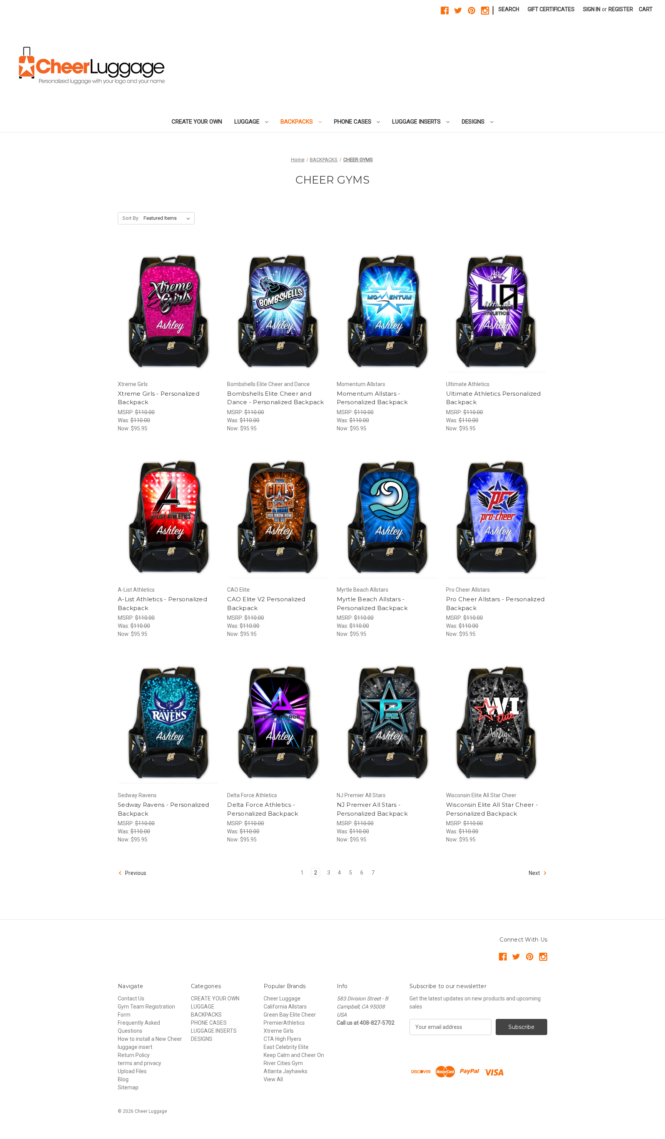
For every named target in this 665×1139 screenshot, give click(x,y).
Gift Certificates (551, 9)
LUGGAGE (247, 121)
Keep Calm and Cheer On (294, 1055)
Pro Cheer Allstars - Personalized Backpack (495, 603)
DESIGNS (474, 121)
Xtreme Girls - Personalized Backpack (158, 398)
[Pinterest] (472, 11)
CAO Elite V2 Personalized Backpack (266, 603)
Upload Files (132, 1071)
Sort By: (130, 218)
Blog (123, 1079)
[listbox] (168, 218)
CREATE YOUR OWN (197, 121)
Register (620, 9)
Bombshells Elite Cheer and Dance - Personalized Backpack (275, 398)
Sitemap (128, 1087)
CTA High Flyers (282, 1039)
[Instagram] (485, 11)
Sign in (591, 9)
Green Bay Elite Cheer (290, 1015)
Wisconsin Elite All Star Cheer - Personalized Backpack (492, 809)
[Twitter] (458, 11)
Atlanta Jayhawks (285, 1071)
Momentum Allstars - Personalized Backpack (372, 398)
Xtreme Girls (279, 1031)
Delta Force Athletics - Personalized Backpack (262, 809)
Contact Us (131, 998)
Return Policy (134, 1055)
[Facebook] (445, 11)
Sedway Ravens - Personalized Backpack (163, 809)
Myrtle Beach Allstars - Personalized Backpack (372, 603)
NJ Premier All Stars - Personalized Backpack (372, 809)
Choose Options (168, 316)
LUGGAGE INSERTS (417, 121)
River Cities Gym (283, 1063)
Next (535, 873)
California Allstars (285, 1007)
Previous (135, 873)
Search (508, 9)
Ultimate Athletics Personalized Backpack (493, 398)
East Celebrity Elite (286, 1047)
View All (273, 1079)
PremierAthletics (284, 1023)
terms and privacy (139, 1063)
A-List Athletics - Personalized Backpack (162, 603)
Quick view (162, 303)
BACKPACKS (297, 121)
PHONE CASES (353, 121)
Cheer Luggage (282, 998)
